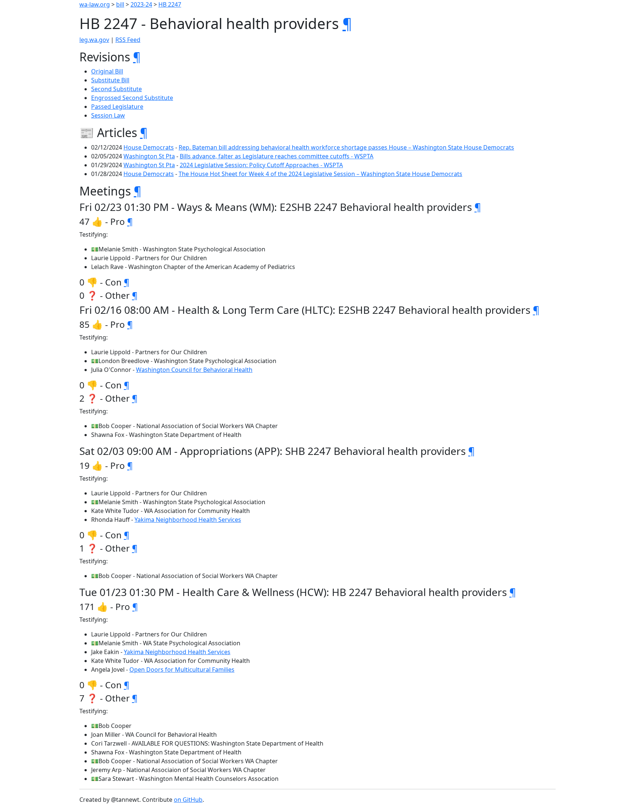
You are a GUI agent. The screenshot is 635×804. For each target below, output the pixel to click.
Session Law (108, 115)
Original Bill (107, 71)
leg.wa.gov (94, 40)
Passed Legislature (117, 107)
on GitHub (188, 800)
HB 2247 (169, 4)
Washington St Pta (149, 156)
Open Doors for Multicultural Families (181, 669)
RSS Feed (127, 40)
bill (120, 4)
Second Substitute (116, 89)
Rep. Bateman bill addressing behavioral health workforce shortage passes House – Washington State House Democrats (346, 147)
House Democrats (148, 147)
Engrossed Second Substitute (132, 98)
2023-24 (141, 4)
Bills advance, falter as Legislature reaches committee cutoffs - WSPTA (276, 156)
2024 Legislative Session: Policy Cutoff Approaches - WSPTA (261, 165)
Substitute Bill (110, 80)
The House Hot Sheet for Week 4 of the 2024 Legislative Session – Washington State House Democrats (320, 174)
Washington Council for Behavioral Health (194, 370)
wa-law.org (94, 4)
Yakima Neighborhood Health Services (187, 520)
